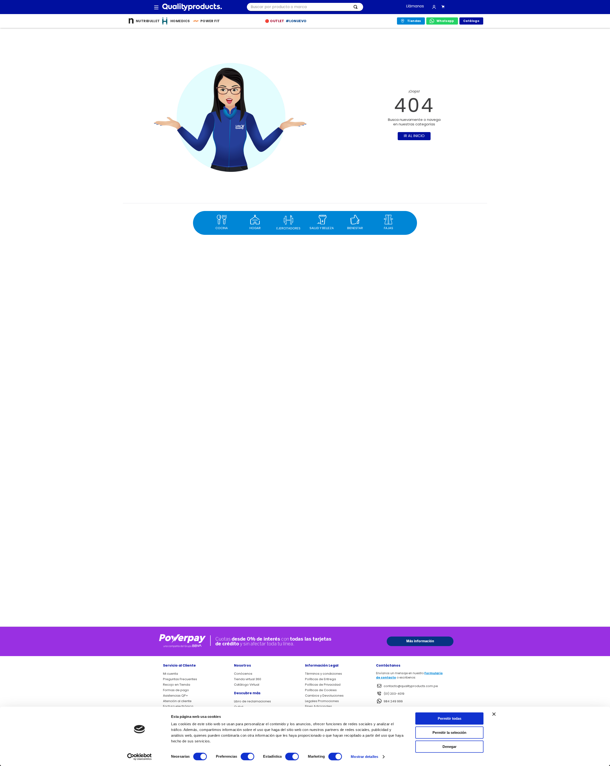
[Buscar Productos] (356, 7)
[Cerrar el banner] (494, 714)
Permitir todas (449, 718)
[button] (156, 7)
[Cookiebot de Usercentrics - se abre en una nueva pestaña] (139, 756)
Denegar (449, 747)
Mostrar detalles (364, 757)
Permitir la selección (449, 732)
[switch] (247, 756)
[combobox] (305, 7)
